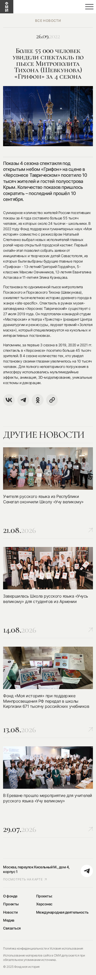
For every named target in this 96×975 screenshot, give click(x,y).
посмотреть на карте (22, 879)
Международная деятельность (62, 912)
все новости (48, 20)
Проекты (11, 904)
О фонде (10, 896)
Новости (10, 912)
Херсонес (44, 904)
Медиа (8, 920)
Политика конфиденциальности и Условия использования (43, 948)
